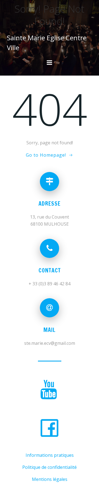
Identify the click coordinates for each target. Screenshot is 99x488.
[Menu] (49, 62)
